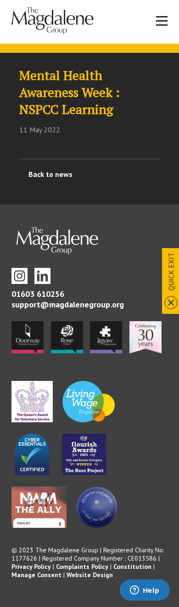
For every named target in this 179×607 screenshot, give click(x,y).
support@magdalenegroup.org (67, 304)
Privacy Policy (31, 566)
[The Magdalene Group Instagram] (19, 276)
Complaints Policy (82, 566)
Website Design (90, 575)
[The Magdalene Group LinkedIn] (42, 276)
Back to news (50, 174)
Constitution (132, 566)
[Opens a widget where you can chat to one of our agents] (144, 590)
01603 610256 (37, 294)
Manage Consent (36, 575)
